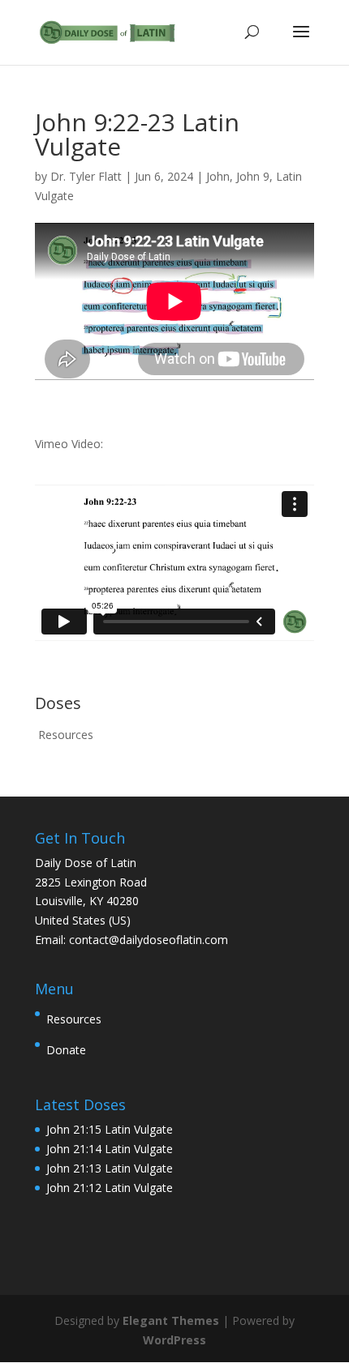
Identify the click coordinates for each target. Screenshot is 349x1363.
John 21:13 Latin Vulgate (109, 1168)
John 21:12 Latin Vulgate (109, 1187)
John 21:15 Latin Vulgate (109, 1129)
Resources (65, 734)
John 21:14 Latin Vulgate (109, 1148)
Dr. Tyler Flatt (86, 176)
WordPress (174, 1340)
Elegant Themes (171, 1320)
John (218, 176)
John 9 (252, 176)
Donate (66, 1050)
